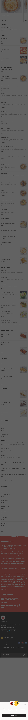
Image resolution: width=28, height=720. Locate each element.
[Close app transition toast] (25, 704)
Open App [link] (14, 715)
